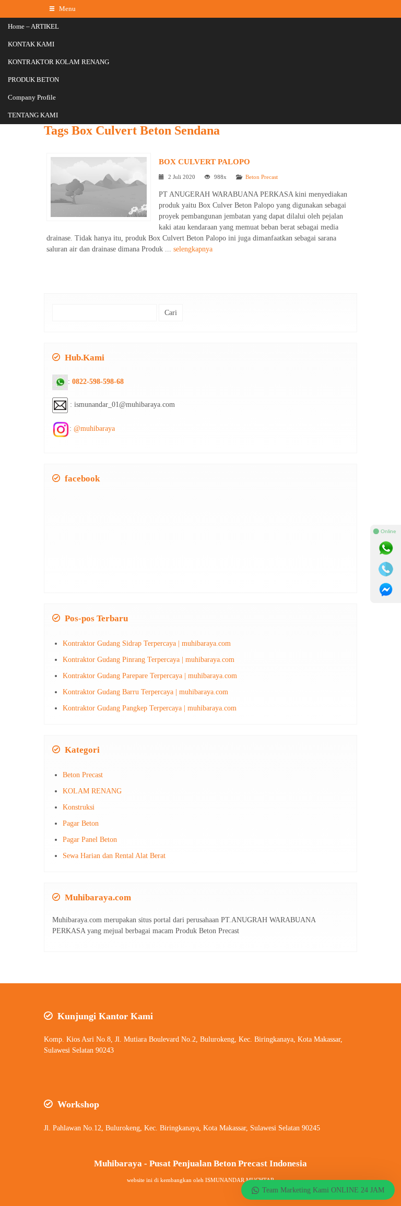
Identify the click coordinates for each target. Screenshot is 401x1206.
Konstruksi (79, 807)
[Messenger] (386, 590)
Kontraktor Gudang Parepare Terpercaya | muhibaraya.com (150, 676)
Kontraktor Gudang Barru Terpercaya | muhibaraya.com (145, 692)
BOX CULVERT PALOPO (204, 161)
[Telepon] (386, 569)
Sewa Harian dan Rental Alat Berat (114, 856)
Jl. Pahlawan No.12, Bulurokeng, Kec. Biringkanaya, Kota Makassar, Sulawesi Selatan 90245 (182, 1128)
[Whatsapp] (386, 548)
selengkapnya (193, 249)
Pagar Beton (81, 823)
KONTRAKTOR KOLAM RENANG (58, 62)
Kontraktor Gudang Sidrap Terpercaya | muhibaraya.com (147, 643)
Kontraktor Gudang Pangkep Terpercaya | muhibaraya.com (150, 708)
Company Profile (32, 97)
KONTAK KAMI (31, 44)
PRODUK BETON (33, 79)
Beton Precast (261, 177)
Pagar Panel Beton (90, 839)
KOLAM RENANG (92, 791)
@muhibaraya (94, 428)
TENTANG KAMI (33, 115)
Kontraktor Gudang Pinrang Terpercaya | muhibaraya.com (148, 660)
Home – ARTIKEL (33, 26)
